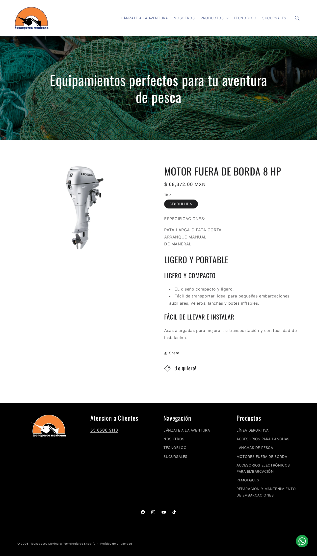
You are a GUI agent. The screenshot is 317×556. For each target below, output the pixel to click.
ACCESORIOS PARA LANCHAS (263, 439)
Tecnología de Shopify (79, 543)
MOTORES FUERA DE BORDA (262, 456)
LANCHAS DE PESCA (255, 447)
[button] (214, 18)
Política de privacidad (116, 543)
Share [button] (174, 353)
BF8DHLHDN (181, 204)
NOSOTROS (174, 439)
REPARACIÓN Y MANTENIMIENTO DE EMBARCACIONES (266, 492)
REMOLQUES (248, 480)
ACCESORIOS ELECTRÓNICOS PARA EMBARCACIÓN (263, 468)
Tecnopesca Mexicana (46, 543)
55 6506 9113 (104, 430)
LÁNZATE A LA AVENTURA (186, 430)
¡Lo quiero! (185, 368)
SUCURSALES (175, 456)
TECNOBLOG (174, 447)
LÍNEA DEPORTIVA (253, 430)
